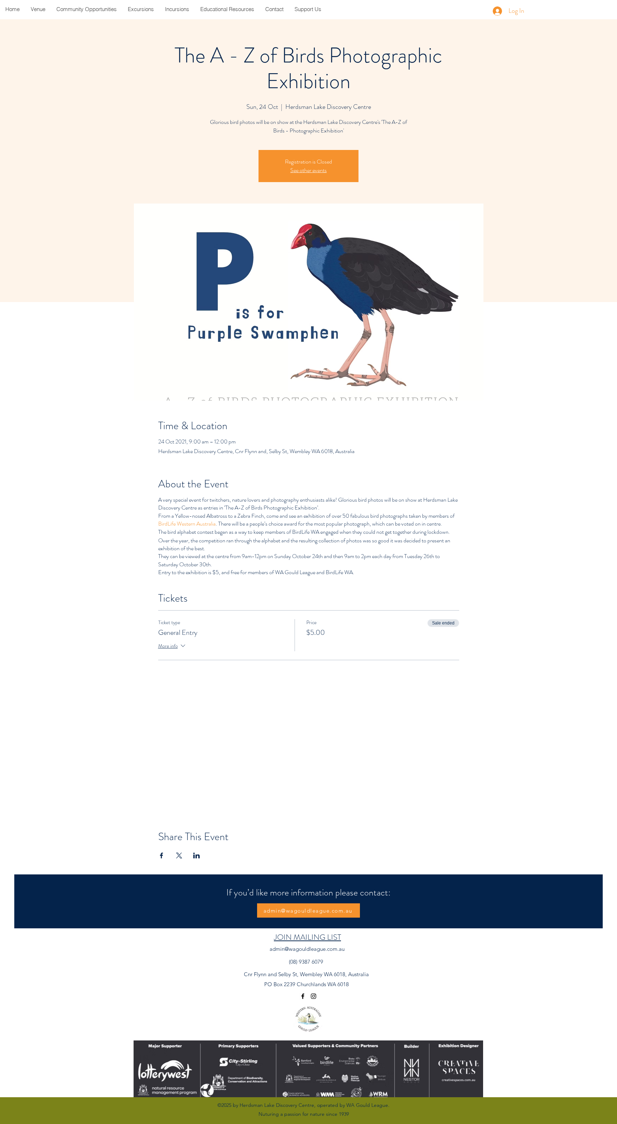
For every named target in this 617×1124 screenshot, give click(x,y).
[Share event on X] (179, 855)
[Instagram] (313, 996)
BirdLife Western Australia (187, 524)
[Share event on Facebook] (161, 855)
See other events (308, 170)
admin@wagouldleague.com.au (307, 948)
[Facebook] (302, 996)
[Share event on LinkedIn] (196, 855)
